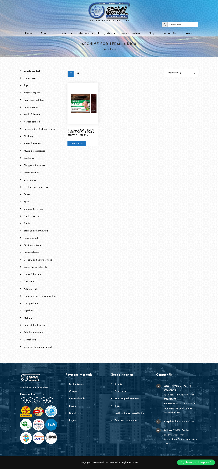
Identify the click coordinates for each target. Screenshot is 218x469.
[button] (196, 462)
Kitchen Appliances (34, 93)
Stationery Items (32, 245)
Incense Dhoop (31, 252)
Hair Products (31, 303)
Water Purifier (31, 173)
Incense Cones (31, 107)
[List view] (78, 74)
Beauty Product (32, 71)
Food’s (27, 223)
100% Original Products (126, 399)
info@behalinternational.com (179, 421)
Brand (65, 33)
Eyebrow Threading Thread (38, 347)
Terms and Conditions (125, 420)
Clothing (28, 136)
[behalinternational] (109, 11)
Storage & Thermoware (36, 231)
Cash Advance (76, 384)
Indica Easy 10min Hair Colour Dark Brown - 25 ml (80, 132)
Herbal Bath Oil (32, 122)
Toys (26, 85)
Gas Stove (29, 282)
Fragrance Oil (31, 238)
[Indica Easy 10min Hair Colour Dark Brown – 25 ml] (82, 103)
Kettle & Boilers (32, 114)
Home (28, 33)
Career (188, 33)
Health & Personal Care (36, 187)
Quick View (76, 144)
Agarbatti (29, 311)
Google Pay (75, 413)
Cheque (73, 391)
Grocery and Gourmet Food (38, 260)
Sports (27, 202)
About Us (46, 33)
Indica (113, 49)
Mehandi (28, 318)
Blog (151, 33)
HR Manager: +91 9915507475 (179, 404)
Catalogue (83, 33)
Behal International (34, 332)
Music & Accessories (34, 151)
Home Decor (30, 78)
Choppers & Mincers (34, 165)
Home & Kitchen (32, 274)
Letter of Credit (77, 399)
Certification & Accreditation (129, 413)
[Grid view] (70, 74)
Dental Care (30, 340)
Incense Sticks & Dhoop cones (39, 129)
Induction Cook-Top (34, 100)
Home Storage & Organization (40, 296)
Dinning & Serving (33, 209)
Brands (118, 384)
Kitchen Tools (31, 289)
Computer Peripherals (35, 267)
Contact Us (169, 33)
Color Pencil (30, 180)
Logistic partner (130, 33)
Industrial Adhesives (34, 325)
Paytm (72, 420)
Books (27, 194)
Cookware (29, 158)
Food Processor (32, 216)
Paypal (72, 406)
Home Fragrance (32, 143)
